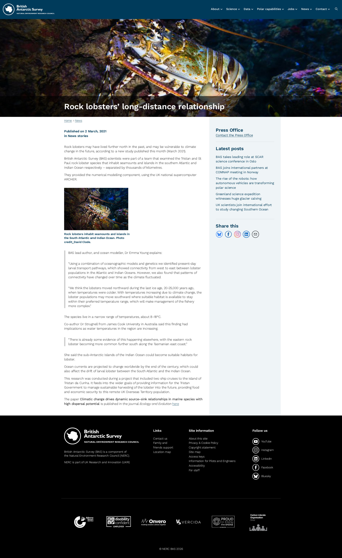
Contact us (160, 438)
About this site (198, 438)
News (78, 120)
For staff (194, 470)
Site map (195, 452)
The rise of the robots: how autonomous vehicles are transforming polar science (245, 183)
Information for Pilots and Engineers (212, 461)
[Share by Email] (255, 234)
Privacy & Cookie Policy (203, 443)
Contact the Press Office (234, 135)
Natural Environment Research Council (94, 455)
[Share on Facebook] (228, 234)
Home (68, 120)
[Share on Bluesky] (219, 234)
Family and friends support (163, 445)
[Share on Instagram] (237, 234)
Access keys (196, 456)
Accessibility (197, 465)
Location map (162, 452)
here (175, 404)
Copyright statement (202, 447)
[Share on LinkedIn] (246, 234)
